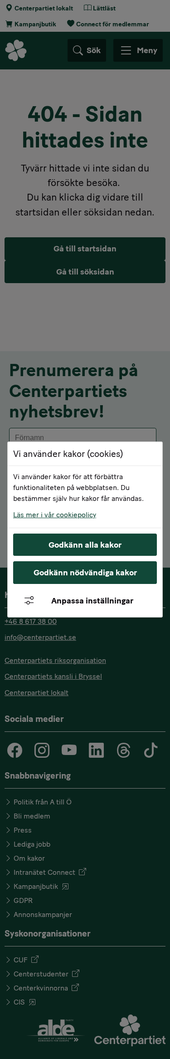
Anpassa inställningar (92, 601)
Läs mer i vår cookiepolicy (54, 514)
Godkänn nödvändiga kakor (85, 573)
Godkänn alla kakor (85, 545)
